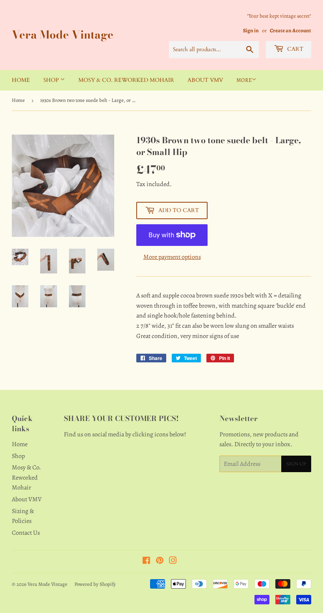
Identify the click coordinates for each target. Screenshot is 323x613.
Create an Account (290, 30)
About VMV (205, 80)
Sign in (251, 30)
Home (21, 80)
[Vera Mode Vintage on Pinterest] (160, 561)
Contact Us (26, 532)
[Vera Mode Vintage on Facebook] (146, 561)
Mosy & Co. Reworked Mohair (126, 80)
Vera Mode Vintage (62, 34)
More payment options (172, 257)
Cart (294, 49)
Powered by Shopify (95, 584)
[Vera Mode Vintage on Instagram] (173, 561)
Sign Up (296, 464)
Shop (51, 80)
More (244, 80)
